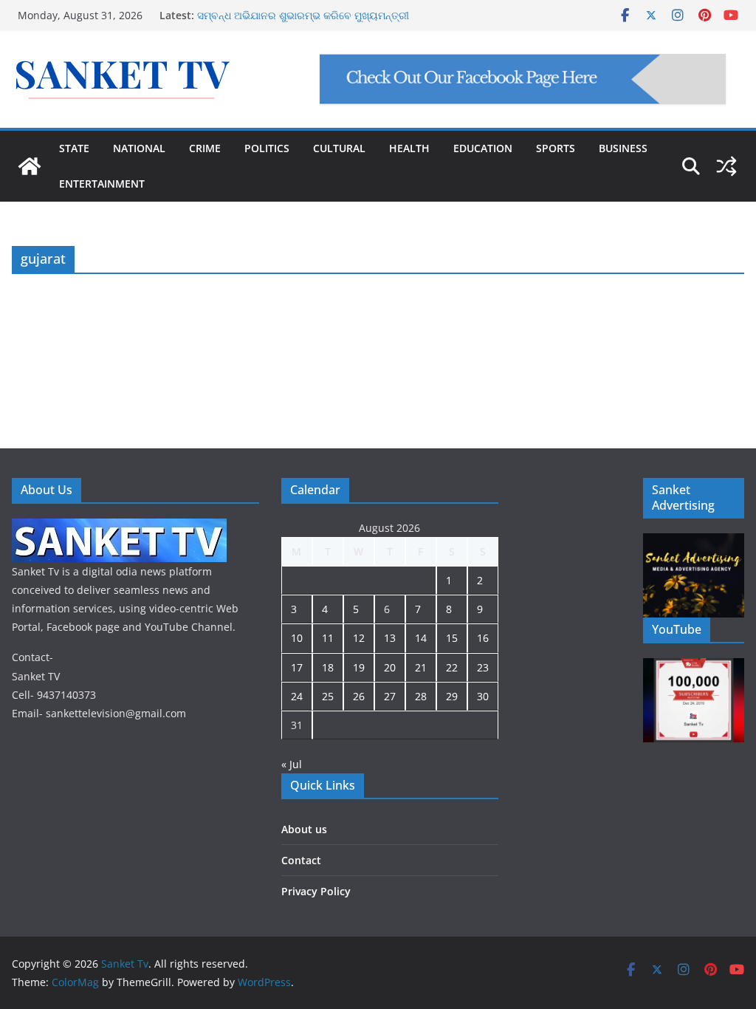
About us (304, 829)
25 (328, 696)
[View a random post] (726, 166)
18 (328, 667)
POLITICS (266, 148)
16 (483, 638)
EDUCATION (482, 148)
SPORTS (555, 148)
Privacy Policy (316, 891)
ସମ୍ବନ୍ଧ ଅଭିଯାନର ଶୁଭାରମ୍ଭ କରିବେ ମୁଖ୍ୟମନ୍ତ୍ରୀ (303, 15)
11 (328, 638)
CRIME (205, 148)
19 (359, 667)
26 (359, 696)
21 (421, 667)
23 (483, 667)
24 (297, 696)
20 (390, 667)
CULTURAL (339, 148)
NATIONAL (139, 148)
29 (452, 696)
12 (359, 638)
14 (421, 638)
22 (452, 667)
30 (483, 696)
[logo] (119, 528)
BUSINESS (623, 148)
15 (452, 638)
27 (390, 696)
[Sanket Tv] (29, 166)
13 (390, 638)
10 (297, 638)
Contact (301, 860)
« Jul (291, 764)
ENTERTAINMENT (102, 184)
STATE (74, 148)
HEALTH (409, 148)
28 (421, 696)
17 (297, 667)
